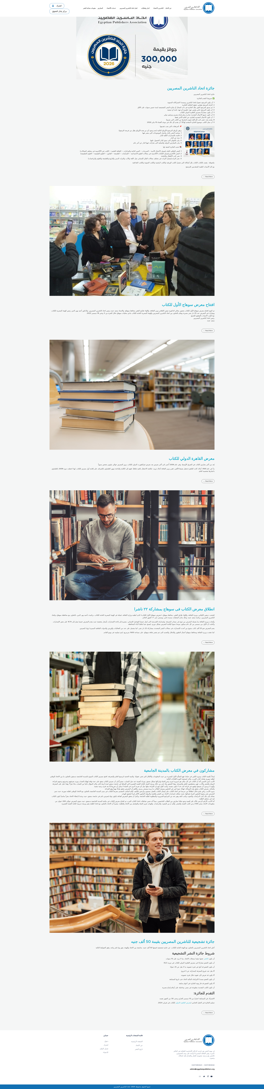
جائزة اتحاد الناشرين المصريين (190, 88)
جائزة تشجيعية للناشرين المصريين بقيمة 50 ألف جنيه (172, 941)
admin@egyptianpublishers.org (202, 1069)
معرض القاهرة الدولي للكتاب (191, 458)
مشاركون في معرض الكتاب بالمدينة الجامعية (179, 770)
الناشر (206, 959)
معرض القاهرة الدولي (183, 1003)
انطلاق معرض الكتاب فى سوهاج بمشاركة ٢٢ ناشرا (174, 609)
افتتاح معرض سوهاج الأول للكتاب (188, 304)
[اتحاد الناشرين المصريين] (199, 8)
